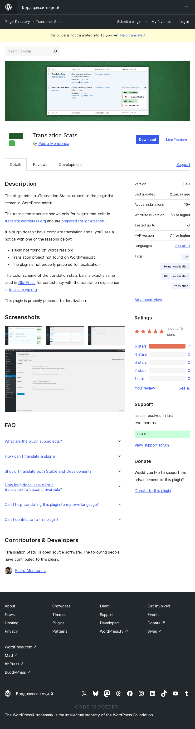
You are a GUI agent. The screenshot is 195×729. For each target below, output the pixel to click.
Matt (11, 655)
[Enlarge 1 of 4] (36, 332)
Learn (105, 606)
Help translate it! (133, 35)
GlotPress (26, 282)
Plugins (58, 623)
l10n (166, 276)
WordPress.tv (114, 631)
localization (180, 276)
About (10, 606)
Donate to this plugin (153, 490)
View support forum (152, 445)
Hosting (11, 623)
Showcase (61, 606)
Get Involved (158, 606)
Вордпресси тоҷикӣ (34, 693)
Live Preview (176, 140)
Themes (59, 614)
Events (153, 614)
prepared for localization (83, 221)
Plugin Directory (17, 22)
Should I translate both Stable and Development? (48, 471)
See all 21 (182, 246)
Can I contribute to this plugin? (31, 519)
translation (181, 286)
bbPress (14, 664)
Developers (110, 623)
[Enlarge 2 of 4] (77, 332)
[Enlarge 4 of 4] (119, 355)
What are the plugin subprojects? (33, 441)
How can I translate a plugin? (30, 456)
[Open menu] (187, 7)
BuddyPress (18, 672)
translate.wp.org (23, 289)
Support (183, 164)
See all (184, 388)
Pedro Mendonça (53, 143)
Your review (145, 388)
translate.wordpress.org (25, 221)
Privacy (11, 631)
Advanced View (148, 299)
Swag (154, 631)
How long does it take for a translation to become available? (33, 487)
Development (70, 164)
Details (16, 164)
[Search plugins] (55, 51)
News (10, 614)
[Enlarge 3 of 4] (119, 332)
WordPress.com (21, 647)
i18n (185, 257)
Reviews (40, 164)
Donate (156, 623)
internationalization (175, 266)
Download (147, 140)
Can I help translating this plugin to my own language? (52, 504)
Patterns (59, 631)
